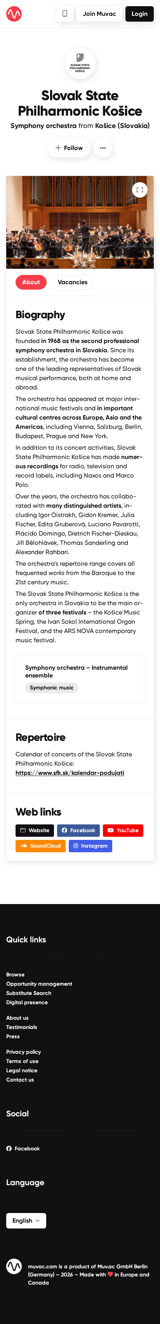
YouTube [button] (128, 830)
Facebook (27, 1148)
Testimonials (21, 1027)
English (22, 1220)
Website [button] (39, 830)
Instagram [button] (94, 846)
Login (140, 13)
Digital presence (27, 1002)
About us (17, 1018)
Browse (15, 974)
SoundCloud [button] (45, 846)
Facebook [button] (82, 830)
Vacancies (72, 282)
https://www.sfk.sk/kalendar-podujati (70, 772)
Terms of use (22, 1061)
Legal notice (21, 1070)
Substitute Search (28, 993)
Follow (73, 148)
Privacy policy (23, 1052)
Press (13, 1036)
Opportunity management (39, 984)
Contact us (20, 1080)
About (31, 282)
